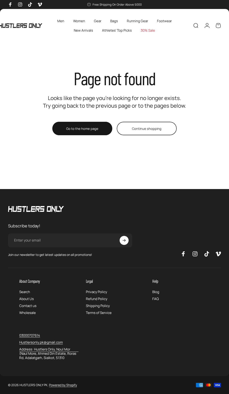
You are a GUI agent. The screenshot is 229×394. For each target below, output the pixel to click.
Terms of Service (99, 313)
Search (24, 292)
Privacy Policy (96, 292)
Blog (155, 292)
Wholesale (27, 313)
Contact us (27, 306)
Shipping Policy (98, 306)
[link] (48, 353)
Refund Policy (96, 299)
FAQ (155, 299)
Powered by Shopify (63, 385)
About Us (26, 299)
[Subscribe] (124, 240)
